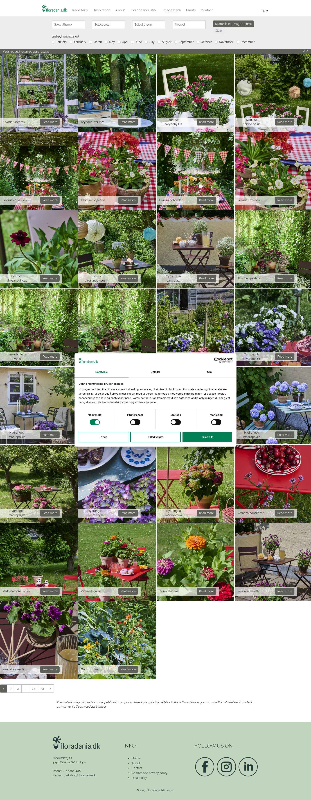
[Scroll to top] (303, 792)
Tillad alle (207, 437)
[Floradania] (54, 8)
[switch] (135, 422)
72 (33, 688)
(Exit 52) (80, 762)
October (206, 42)
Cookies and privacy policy (150, 773)
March (97, 42)
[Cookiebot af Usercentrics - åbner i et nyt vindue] (217, 360)
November (226, 42)
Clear (218, 30)
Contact (137, 768)
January (61, 42)
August (167, 42)
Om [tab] (209, 372)
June (138, 42)
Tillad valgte (155, 437)
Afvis (104, 437)
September (186, 42)
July (152, 42)
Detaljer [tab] (156, 372)
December (248, 42)
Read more (49, 122)
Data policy (139, 778)
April (125, 42)
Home (136, 758)
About (136, 763)
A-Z (305, 51)
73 (42, 688)
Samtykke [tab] (101, 372)
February (80, 42)
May (112, 42)
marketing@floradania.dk (79, 775)
